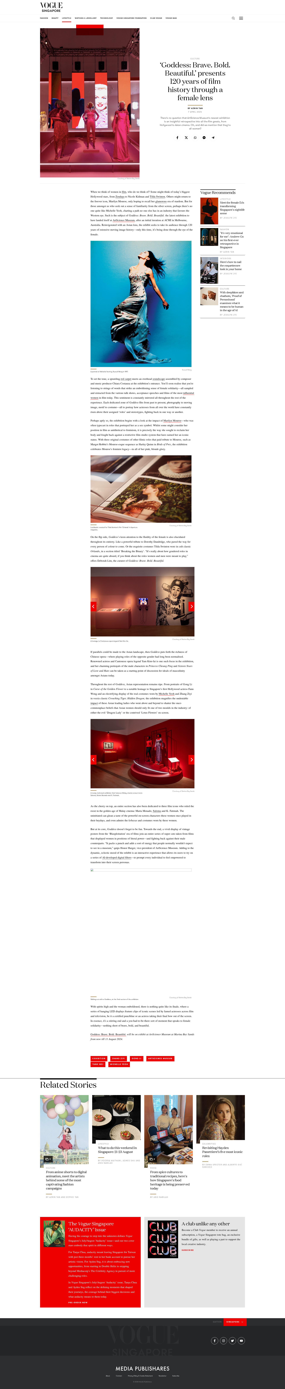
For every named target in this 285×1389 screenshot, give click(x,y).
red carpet (126, 379)
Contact (119, 1376)
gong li (136, 1058)
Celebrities (209, 1144)
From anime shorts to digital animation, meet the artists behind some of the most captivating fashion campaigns (66, 1180)
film (124, 191)
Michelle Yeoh (166, 693)
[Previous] (93, 606)
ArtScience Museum (124, 220)
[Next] (191, 606)
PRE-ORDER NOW (78, 1303)
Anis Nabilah (105, 1163)
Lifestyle (225, 199)
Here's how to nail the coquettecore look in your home (231, 265)
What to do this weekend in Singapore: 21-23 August (117, 1149)
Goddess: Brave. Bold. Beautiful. (108, 1034)
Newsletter (162, 1376)
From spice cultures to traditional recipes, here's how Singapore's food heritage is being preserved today (170, 1180)
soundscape (159, 379)
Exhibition (98, 1058)
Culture (195, 59)
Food (153, 1168)
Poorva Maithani (111, 1161)
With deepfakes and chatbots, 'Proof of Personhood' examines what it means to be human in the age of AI (232, 301)
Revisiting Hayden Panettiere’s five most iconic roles (222, 1151)
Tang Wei (97, 1064)
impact (94, 703)
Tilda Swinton (157, 196)
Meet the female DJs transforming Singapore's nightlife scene (232, 207)
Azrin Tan (197, 108)
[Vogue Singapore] (51, 7)
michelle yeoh (119, 1064)
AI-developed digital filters (116, 857)
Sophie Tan (72, 1197)
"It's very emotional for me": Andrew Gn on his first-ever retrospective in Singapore (232, 240)
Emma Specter (214, 1165)
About (108, 1376)
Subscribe (188, 1250)
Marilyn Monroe (172, 420)
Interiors (225, 258)
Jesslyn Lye (230, 218)
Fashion (224, 229)
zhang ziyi (118, 1058)
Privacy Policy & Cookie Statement (140, 1376)
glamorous (161, 201)
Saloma (157, 811)
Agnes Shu (129, 1161)
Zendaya (119, 196)
